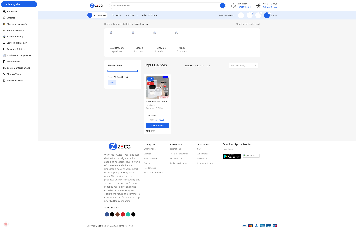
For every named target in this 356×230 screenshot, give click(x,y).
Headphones (150, 168)
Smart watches (151, 158)
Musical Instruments (153, 172)
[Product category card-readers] (116, 42)
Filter (112, 82)
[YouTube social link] (123, 214)
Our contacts (176, 158)
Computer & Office (122, 24)
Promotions (175, 148)
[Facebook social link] (107, 214)
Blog (198, 148)
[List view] (215, 65)
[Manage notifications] (6, 224)
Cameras (148, 163)
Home (107, 24)
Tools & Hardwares (179, 153)
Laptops (147, 153)
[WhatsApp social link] (128, 214)
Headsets (150, 105)
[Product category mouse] (182, 42)
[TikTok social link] (133, 214)
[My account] (241, 15)
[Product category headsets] (138, 42)
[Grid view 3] (219, 65)
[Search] (222, 5)
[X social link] (112, 214)
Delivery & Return (178, 163)
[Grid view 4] (224, 65)
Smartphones (150, 148)
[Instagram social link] (117, 214)
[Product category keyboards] (160, 42)
